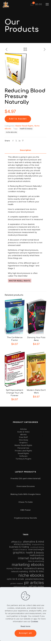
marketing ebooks (28, 564)
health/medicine (37, 555)
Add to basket (18, 119)
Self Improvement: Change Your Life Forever (14, 393)
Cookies (34, 621)
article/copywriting (22, 544)
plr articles (34, 582)
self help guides (36, 586)
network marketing (19, 571)
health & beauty (26, 129)
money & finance (14, 568)
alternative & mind (33, 541)
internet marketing (31, 558)
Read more (25, 626)
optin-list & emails (15, 579)
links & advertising (36, 561)
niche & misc (36, 571)
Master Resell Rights (24, 126)
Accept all (25, 633)
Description (25, 150)
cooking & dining (37, 547)
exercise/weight (36, 549)
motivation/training (34, 568)
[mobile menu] (47, 4)
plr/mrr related (16, 583)
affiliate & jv (16, 542)
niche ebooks (11, 132)
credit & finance (20, 549)
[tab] (25, 150)
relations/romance (20, 587)
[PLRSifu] (5, 4)
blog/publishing (38, 544)
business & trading (19, 546)
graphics (19, 552)
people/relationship (34, 579)
